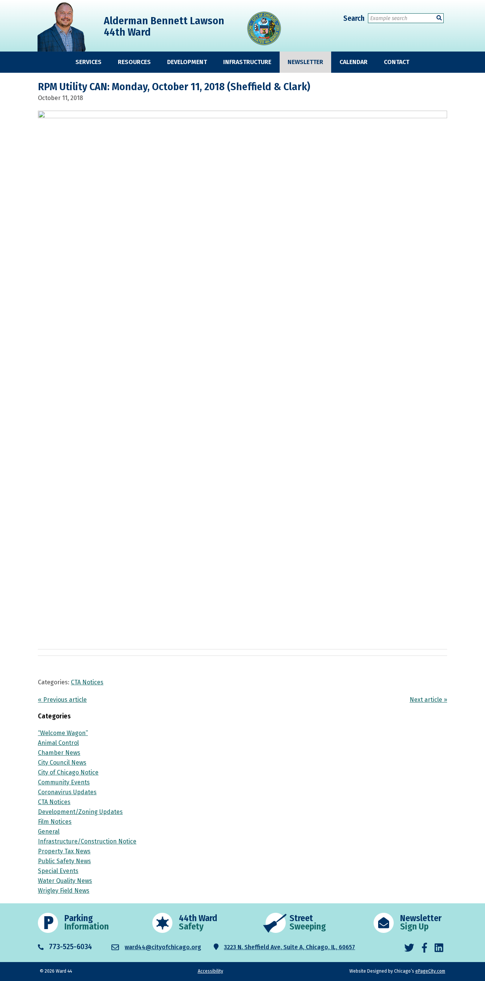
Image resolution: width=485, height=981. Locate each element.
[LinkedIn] (439, 948)
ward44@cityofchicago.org (163, 947)
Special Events (58, 871)
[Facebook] (424, 948)
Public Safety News (64, 861)
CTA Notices (87, 682)
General (48, 831)
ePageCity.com (430, 971)
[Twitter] (409, 948)
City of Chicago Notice (68, 772)
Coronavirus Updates (67, 792)
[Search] (439, 18)
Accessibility (210, 971)
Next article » (428, 699)
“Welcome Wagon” (63, 733)
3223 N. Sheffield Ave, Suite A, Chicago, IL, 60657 (289, 947)
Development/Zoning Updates (80, 811)
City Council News (62, 762)
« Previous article (62, 699)
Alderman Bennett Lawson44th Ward (164, 26)
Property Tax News (64, 851)
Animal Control (58, 742)
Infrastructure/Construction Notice (87, 841)
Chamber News (59, 752)
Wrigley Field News (63, 890)
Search (354, 18)
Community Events (64, 782)
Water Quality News (65, 880)
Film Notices (55, 821)
